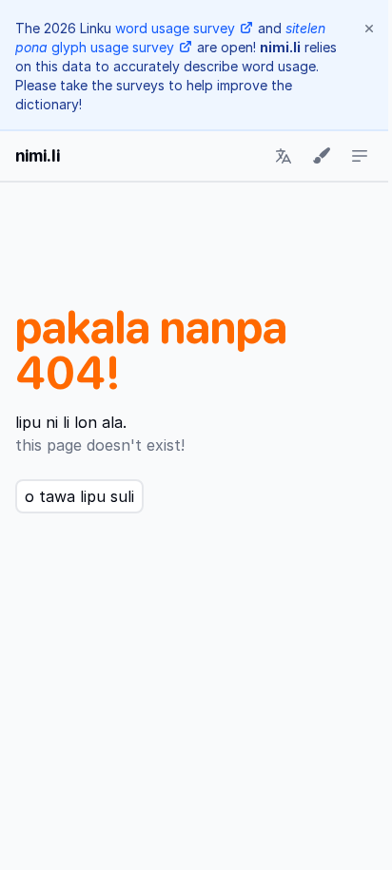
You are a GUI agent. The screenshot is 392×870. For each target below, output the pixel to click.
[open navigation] (360, 156)
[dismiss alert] (369, 28)
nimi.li (37, 155)
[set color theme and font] (321, 156)
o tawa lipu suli (79, 496)
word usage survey (175, 28)
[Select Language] (283, 156)
